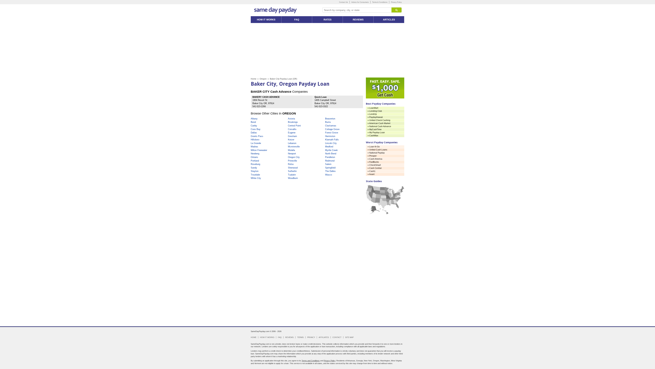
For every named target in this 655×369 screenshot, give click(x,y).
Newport (292, 153)
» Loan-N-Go (374, 146)
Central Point (294, 125)
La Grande (256, 143)
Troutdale (255, 174)
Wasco (328, 174)
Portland (255, 160)
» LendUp (372, 114)
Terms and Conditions (311, 361)
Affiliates (324, 337)
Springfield (330, 167)
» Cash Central (375, 168)
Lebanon (292, 143)
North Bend (330, 153)
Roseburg (255, 164)
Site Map (349, 337)
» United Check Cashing (379, 120)
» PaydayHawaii (375, 117)
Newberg (255, 153)
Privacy (311, 337)
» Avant (371, 174)
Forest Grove (331, 132)
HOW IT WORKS (266, 19)
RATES (327, 19)
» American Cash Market (379, 123)
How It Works (267, 337)
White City (256, 178)
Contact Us (343, 2)
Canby (254, 125)
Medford (329, 146)
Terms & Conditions (379, 2)
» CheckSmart (374, 165)
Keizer (291, 139)
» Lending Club (375, 111)
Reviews (289, 337)
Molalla (291, 150)
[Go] (396, 10)
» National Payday (376, 153)
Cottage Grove (332, 129)
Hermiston (330, 136)
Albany (254, 118)
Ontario (254, 157)
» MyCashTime (375, 129)
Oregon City (294, 157)
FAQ (296, 19)
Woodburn (293, 178)
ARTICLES (389, 19)
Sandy (254, 167)
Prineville (292, 160)
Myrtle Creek (331, 150)
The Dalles (330, 171)
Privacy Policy (396, 2)
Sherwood (293, 167)
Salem (328, 164)
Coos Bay (255, 129)
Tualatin (292, 174)
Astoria (291, 118)
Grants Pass (257, 136)
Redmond (329, 160)
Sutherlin (292, 171)
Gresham (292, 136)
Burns (328, 122)
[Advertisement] (327, 50)
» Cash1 (371, 171)
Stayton (254, 171)
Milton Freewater (259, 150)
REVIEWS (358, 19)
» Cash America (375, 159)
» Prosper (372, 156)
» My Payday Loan (376, 132)
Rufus (291, 164)
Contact (336, 337)
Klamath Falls (332, 139)
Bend (253, 122)
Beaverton (330, 118)
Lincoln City (331, 143)
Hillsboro (255, 139)
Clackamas (330, 125)
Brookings (293, 122)
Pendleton (330, 157)
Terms (300, 337)
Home (253, 79)
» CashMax (373, 135)
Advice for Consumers (360, 2)
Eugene (291, 132)
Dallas (254, 132)
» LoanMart (373, 108)
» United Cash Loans (377, 150)
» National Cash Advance (379, 126)
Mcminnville (294, 146)
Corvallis (292, 129)
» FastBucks (373, 162)
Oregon (263, 79)
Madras (254, 146)
